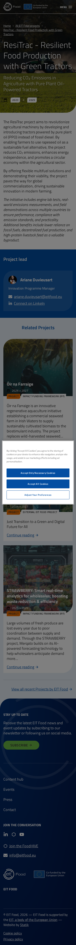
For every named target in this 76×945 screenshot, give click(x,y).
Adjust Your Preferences (38, 495)
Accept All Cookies (38, 484)
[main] (38, 472)
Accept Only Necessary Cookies (38, 473)
